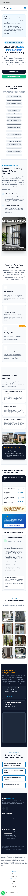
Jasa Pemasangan (14, 873)
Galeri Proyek (14, 876)
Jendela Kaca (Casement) (9, 819)
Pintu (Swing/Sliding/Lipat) (9, 817)
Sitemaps (14, 886)
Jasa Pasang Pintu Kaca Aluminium (14, 100)
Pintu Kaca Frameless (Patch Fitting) (14, 154)
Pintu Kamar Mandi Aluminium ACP (14, 117)
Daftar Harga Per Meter (9, 821)
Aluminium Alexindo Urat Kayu (14, 127)
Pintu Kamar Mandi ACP (9, 824)
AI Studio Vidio (14, 889)
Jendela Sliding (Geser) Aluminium (14, 103)
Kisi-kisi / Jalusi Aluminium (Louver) (14, 144)
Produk (14, 871)
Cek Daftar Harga (14, 71)
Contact (14, 884)
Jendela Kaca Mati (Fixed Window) (14, 141)
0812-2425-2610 (8, 833)
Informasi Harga (14, 879)
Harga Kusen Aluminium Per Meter (14, 96)
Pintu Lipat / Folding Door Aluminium (14, 106)
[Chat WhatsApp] (3, 808)
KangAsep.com (6, 2)
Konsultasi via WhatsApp (14, 76)
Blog (14, 881)
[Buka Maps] (7, 808)
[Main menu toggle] (24, 2)
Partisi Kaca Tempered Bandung (14, 151)
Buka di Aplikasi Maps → (10, 696)
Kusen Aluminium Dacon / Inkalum (14, 130)
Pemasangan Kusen (8, 816)
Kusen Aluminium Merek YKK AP (14, 124)
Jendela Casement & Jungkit (14, 110)
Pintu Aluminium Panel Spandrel (14, 137)
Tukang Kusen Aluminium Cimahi (14, 148)
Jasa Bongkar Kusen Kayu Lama (14, 134)
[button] (3, 893)
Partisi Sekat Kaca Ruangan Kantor (14, 113)
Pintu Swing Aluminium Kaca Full (14, 120)
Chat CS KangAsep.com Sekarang (14, 525)
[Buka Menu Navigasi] (25, 8)
